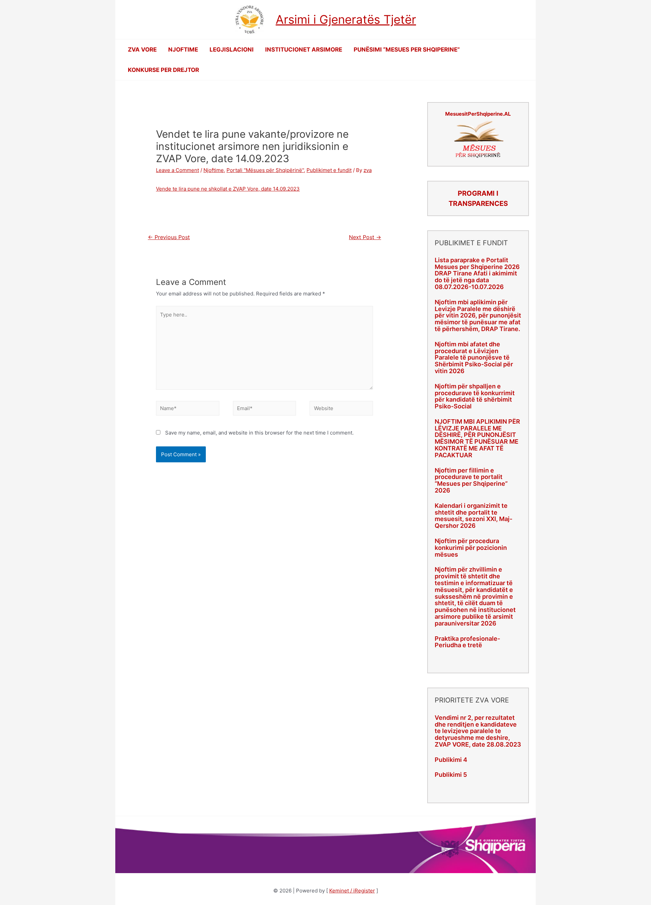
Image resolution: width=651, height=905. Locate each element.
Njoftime (213, 170)
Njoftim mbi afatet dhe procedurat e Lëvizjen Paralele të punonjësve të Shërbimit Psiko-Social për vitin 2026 (474, 357)
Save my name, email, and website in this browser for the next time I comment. (259, 432)
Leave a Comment (177, 170)
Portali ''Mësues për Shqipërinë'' (265, 170)
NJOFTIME (183, 49)
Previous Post (169, 237)
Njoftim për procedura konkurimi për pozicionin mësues (471, 547)
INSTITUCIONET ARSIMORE (303, 49)
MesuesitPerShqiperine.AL (478, 114)
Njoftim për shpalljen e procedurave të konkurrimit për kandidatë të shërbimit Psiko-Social (475, 396)
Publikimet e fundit (329, 170)
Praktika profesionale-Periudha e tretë (467, 642)
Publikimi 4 (451, 759)
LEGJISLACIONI (232, 49)
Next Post (365, 237)
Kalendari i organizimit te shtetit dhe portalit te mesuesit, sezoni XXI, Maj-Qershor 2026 (473, 515)
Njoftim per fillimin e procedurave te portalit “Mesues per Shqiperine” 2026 (471, 480)
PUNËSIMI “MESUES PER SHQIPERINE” (407, 49)
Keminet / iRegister (352, 890)
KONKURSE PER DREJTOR (163, 69)
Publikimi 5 (451, 774)
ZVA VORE (142, 49)
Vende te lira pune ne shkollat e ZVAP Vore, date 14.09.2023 (228, 189)
